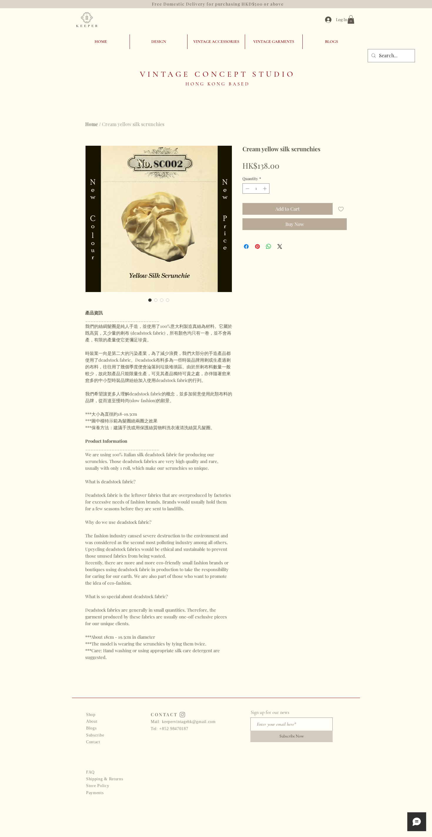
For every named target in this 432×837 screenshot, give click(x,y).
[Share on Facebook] (246, 246)
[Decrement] (246, 189)
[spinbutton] (256, 189)
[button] (350, 19)
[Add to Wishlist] (341, 209)
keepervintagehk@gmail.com (189, 721)
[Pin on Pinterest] (257, 246)
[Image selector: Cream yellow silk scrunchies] (150, 300)
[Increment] (265, 189)
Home (91, 124)
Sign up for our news (270, 712)
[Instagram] (182, 714)
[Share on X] (279, 246)
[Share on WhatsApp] (268, 246)
